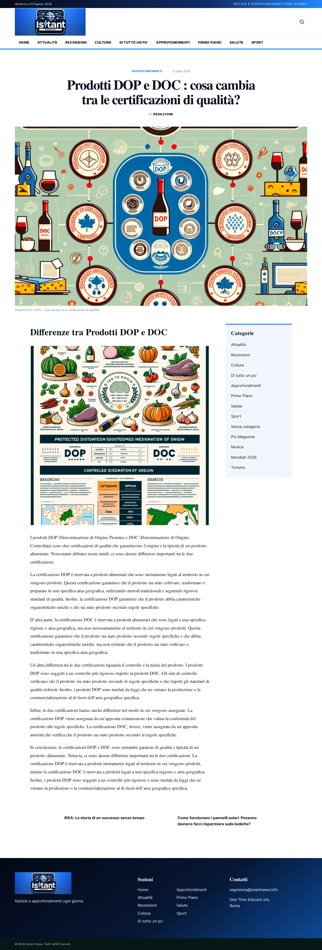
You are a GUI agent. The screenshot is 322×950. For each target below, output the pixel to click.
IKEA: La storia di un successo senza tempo (104, 817)
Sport (257, 42)
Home (24, 42)
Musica (237, 446)
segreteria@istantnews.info (254, 889)
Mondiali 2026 (244, 457)
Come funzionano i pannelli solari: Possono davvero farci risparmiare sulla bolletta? (217, 820)
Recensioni (76, 42)
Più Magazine (243, 436)
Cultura (103, 42)
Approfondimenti (173, 42)
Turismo (238, 467)
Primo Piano (209, 42)
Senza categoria (245, 426)
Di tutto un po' (134, 42)
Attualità (47, 42)
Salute (237, 42)
